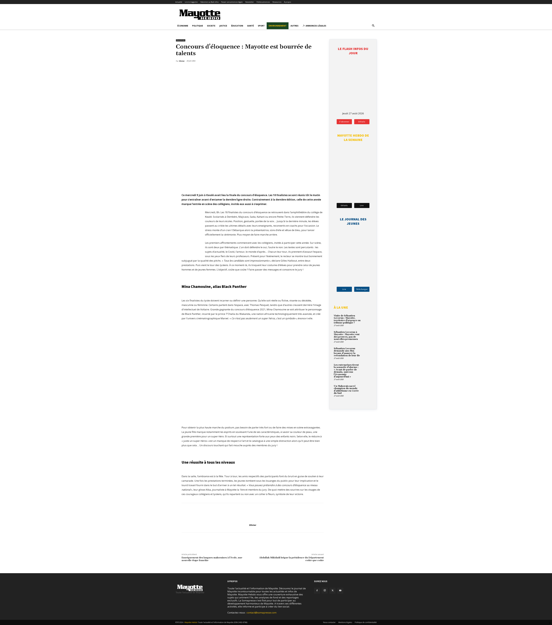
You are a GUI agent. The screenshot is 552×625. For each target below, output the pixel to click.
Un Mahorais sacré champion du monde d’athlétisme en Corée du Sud (346, 390)
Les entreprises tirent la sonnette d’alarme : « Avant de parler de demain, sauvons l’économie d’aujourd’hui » (346, 371)
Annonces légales (315, 25)
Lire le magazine (191, 2)
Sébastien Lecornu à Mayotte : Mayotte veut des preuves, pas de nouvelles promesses (347, 336)
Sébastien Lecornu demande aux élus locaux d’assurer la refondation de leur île (347, 352)
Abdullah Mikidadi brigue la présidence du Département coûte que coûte (291, 559)
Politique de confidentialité (366, 622)
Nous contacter (329, 622)
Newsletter (249, 2)
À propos (287, 2)
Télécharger (362, 289)
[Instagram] (325, 590)
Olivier (252, 525)
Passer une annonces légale (232, 2)
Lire (362, 205)
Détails (361, 121)
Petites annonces (263, 2)
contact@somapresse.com (261, 612)
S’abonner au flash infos (209, 2)
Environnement (277, 25)
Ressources (277, 2)
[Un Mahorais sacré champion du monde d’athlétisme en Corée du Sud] (367, 389)
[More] (322, 68)
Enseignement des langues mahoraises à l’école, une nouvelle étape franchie (212, 559)
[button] (373, 25)
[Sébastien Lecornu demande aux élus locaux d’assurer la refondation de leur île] (367, 352)
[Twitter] (315, 68)
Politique (197, 25)
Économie (182, 25)
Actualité (178, 2)
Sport (261, 25)
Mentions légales (345, 622)
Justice (223, 25)
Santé (250, 25)
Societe (211, 25)
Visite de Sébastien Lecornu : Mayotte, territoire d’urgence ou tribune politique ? (347, 319)
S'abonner (344, 121)
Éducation (237, 25)
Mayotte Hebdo (191, 622)
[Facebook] (309, 68)
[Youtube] (340, 590)
